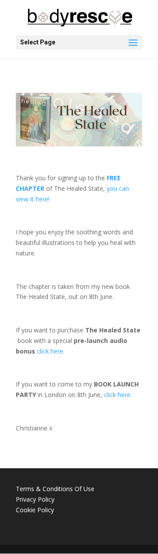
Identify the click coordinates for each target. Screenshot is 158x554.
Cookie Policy (35, 510)
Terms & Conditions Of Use (55, 489)
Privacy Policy (35, 499)
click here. (51, 351)
